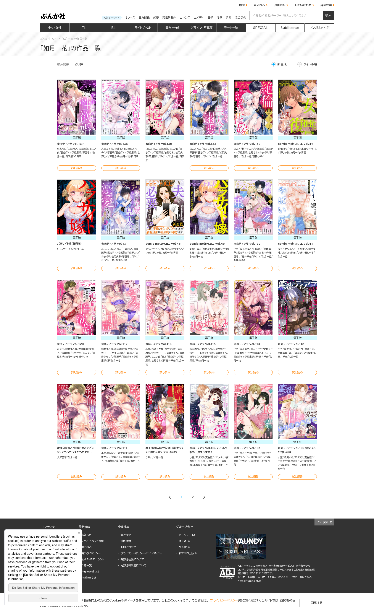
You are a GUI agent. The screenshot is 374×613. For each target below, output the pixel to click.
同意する (316, 602)
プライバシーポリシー (224, 600)
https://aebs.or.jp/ (250, 581)
